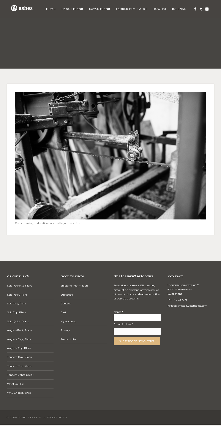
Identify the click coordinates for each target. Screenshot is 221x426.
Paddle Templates (131, 9)
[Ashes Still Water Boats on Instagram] (207, 9)
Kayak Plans (99, 9)
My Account (68, 321)
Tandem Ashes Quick (20, 374)
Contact (66, 303)
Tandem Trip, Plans (19, 366)
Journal (179, 9)
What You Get (16, 383)
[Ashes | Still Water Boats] (195, 9)
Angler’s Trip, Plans (19, 348)
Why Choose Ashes (19, 392)
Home (50, 9)
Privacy (65, 330)
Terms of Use (68, 339)
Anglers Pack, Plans (19, 330)
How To (159, 9)
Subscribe (67, 294)
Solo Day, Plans (16, 303)
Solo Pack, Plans (17, 294)
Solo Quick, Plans (18, 321)
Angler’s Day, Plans (19, 339)
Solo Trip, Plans (16, 312)
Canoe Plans (72, 9)
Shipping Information (74, 285)
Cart (63, 312)
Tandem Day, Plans (19, 357)
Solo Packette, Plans (19, 285)
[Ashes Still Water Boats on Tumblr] (201, 9)
